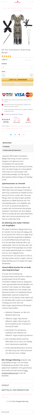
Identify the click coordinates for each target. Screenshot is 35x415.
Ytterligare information (12, 150)
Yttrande (6, 146)
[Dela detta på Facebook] (15, 135)
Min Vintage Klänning (20, 401)
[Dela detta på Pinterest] (19, 135)
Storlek (28, 60)
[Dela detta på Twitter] (11, 135)
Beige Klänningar (16, 126)
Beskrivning (7, 143)
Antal (3, 71)
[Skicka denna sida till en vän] (23, 135)
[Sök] (29, 1)
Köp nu (17, 84)
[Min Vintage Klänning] (17, 1)
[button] (6, 56)
